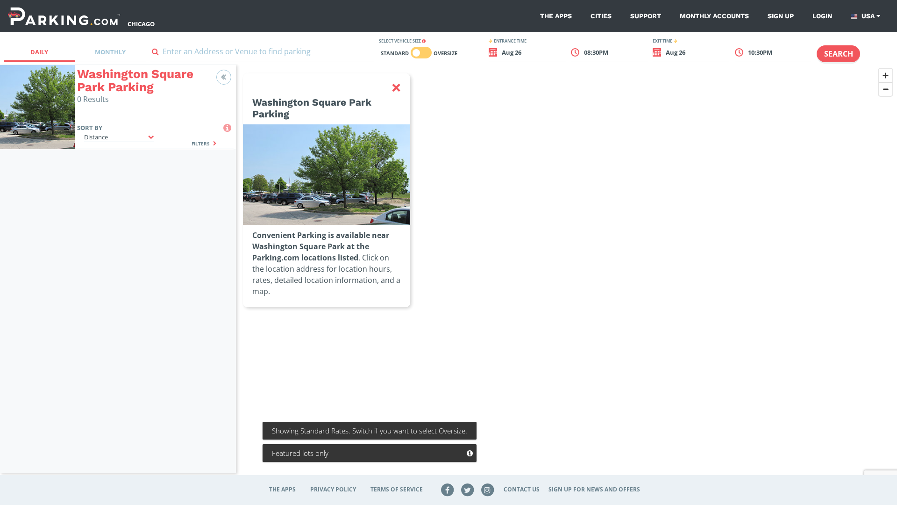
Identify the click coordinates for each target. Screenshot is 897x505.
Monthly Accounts (714, 16)
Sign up (781, 16)
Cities (601, 16)
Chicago (141, 24)
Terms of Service (396, 489)
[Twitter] (467, 489)
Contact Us (522, 489)
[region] (566, 274)
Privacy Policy (333, 489)
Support (645, 16)
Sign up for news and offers (594, 489)
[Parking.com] (64, 16)
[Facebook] (447, 489)
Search (838, 54)
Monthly (110, 52)
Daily (39, 52)
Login (822, 16)
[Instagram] (487, 489)
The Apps (556, 16)
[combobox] (262, 53)
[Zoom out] (885, 89)
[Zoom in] (885, 75)
